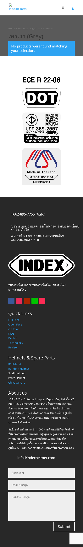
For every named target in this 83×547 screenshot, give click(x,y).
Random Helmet (18, 368)
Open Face (15, 324)
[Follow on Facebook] (11, 301)
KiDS (11, 333)
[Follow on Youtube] (27, 301)
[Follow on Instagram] (19, 301)
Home (11, 28)
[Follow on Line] (34, 301)
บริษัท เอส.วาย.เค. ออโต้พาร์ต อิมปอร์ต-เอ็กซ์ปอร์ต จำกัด (45, 228)
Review (12, 347)
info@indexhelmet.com (36, 457)
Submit (64, 526)
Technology (15, 343)
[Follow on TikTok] (42, 301)
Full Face (13, 320)
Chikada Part (16, 382)
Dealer (12, 338)
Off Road (13, 329)
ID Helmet (14, 364)
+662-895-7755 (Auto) (28, 214)
